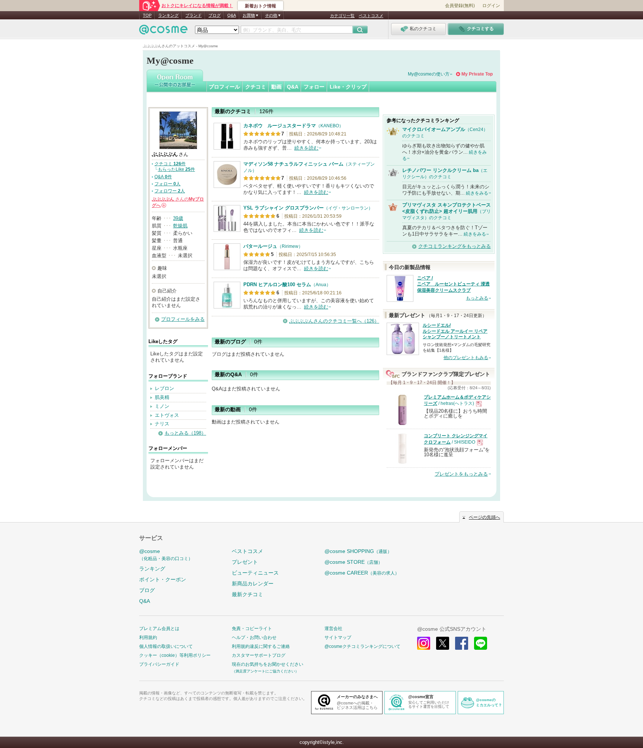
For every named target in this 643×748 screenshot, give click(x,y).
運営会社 (333, 628)
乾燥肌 (180, 225)
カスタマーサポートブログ (258, 655)
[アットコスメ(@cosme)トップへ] (163, 31)
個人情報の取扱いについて (166, 646)
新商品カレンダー (252, 583)
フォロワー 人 (169, 191)
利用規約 (148, 637)
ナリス (162, 423)
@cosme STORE (353, 562)
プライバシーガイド (159, 664)
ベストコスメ (371, 15)
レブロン (164, 388)
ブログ (214, 15)
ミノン (162, 406)
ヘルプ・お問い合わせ (254, 637)
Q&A (231, 15)
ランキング (168, 15)
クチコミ (255, 87)
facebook (461, 643)
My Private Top (477, 74)
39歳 (178, 218)
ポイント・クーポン (162, 579)
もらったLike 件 (176, 169)
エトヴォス (167, 415)
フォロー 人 (167, 183)
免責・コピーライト (252, 628)
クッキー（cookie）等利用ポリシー (175, 655)
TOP (147, 15)
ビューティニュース (255, 573)
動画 (276, 87)
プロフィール (224, 87)
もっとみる (477, 298)
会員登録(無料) (460, 5)
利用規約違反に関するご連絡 (261, 646)
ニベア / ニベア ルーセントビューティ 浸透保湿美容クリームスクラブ (453, 284)
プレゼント (245, 562)
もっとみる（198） (185, 433)
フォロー (314, 87)
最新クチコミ (247, 594)
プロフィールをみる (183, 319)
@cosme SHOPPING (358, 551)
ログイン (491, 5)
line (480, 643)
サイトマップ (337, 637)
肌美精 (162, 397)
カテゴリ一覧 (342, 15)
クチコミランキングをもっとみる (454, 246)
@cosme (166, 554)
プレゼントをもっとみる (461, 474)
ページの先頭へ (484, 517)
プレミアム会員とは (159, 628)
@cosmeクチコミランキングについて (362, 646)
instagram (423, 643)
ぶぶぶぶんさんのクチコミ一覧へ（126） (334, 321)
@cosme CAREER (361, 573)
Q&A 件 (163, 176)
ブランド (193, 15)
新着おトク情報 (260, 6)
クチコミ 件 (170, 163)
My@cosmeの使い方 (429, 74)
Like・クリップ (348, 87)
